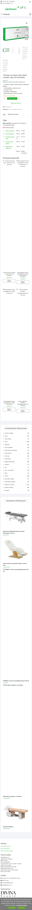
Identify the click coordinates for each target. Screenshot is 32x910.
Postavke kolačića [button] (11, 907)
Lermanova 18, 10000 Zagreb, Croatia (10, 878)
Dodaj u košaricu (12, 98)
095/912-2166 (5, 880)
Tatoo (6, 441)
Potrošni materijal (9, 433)
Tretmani (20, 109)
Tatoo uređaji (8, 439)
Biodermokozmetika (9, 461)
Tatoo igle (7, 456)
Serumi (6, 476)
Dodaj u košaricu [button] (9, 280)
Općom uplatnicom (5, 848)
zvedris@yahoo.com (7, 885)
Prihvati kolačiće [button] (22, 907)
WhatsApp (12, 1)
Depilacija (7, 444)
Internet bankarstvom (6, 846)
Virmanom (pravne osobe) (7, 851)
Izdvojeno (7, 490)
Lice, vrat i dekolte (12, 109)
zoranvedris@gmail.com (7, 3)
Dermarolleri (8, 459)
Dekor (6, 436)
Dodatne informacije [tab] (13, 114)
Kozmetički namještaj (10, 481)
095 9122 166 (5, 1)
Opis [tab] (4, 114)
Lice (6, 467)
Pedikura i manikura (9, 484)
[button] (26, 23)
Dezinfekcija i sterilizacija (11, 450)
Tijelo (6, 473)
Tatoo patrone (8, 453)
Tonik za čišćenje (10, 130)
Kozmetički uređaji (9, 479)
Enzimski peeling (10, 133)
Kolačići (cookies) (22, 905)
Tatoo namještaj (8, 447)
